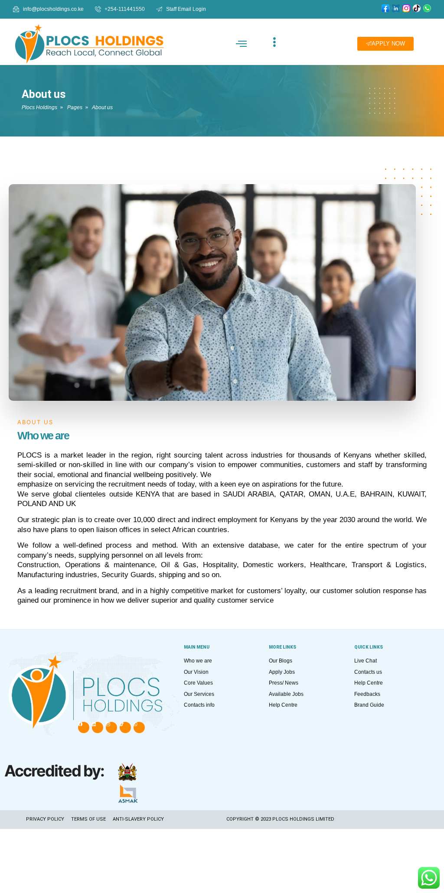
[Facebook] (83, 727)
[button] (241, 44)
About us (43, 94)
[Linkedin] (97, 727)
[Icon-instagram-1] (111, 727)
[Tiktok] (125, 727)
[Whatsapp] (139, 727)
